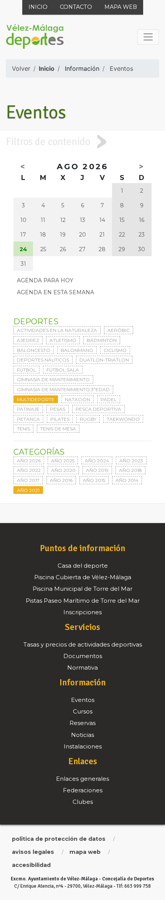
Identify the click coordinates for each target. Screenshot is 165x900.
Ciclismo (115, 350)
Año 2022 (29, 470)
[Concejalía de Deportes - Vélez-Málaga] (35, 37)
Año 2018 (130, 470)
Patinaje (28, 409)
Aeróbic (118, 330)
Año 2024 (97, 460)
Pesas (57, 409)
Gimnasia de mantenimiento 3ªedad (63, 389)
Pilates (59, 419)
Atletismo (63, 340)
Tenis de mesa (58, 429)
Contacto (76, 6)
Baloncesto (33, 350)
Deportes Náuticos (43, 360)
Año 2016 (61, 480)
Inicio (38, 6)
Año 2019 (97, 470)
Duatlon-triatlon (104, 360)
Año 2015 (94, 480)
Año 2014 (127, 480)
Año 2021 (28, 490)
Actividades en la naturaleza (57, 330)
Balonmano (77, 350)
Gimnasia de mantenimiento (53, 379)
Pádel (109, 399)
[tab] (82, 141)
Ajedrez (28, 340)
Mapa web (120, 6)
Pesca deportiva (98, 409)
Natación (77, 399)
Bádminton (102, 340)
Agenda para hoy (45, 280)
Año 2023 (131, 460)
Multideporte (35, 399)
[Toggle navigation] (148, 37)
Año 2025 (62, 460)
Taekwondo (123, 419)
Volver (21, 68)
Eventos (121, 68)
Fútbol (26, 370)
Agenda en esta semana (55, 292)
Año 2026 (29, 460)
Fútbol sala (62, 370)
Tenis (23, 429)
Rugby (88, 419)
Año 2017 (28, 480)
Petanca (28, 419)
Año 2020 (63, 470)
